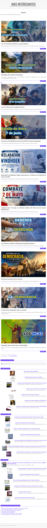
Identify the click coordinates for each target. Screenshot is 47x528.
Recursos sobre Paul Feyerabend (8, 512)
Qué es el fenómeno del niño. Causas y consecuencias (12, 509)
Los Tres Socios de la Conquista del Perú (12, 107)
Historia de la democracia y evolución (11, 279)
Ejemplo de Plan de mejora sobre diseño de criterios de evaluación (15, 508)
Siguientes (14, 355)
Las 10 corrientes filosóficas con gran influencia (14, 44)
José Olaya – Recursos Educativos (8, 511)
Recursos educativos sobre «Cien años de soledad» (12, 513)
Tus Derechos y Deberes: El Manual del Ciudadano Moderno (18, 243)
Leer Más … (43, 48)
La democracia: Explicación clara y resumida (13, 310)
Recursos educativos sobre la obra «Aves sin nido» (12, 514)
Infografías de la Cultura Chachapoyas (12, 75)
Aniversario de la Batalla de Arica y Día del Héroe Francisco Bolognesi (21, 141)
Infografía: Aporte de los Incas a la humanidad (14, 345)
